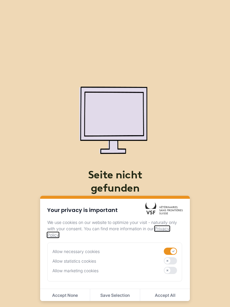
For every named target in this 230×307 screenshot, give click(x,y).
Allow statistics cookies (74, 261)
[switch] (170, 251)
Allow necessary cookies (76, 251)
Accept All (165, 295)
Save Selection (115, 295)
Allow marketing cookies (75, 270)
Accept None (65, 295)
